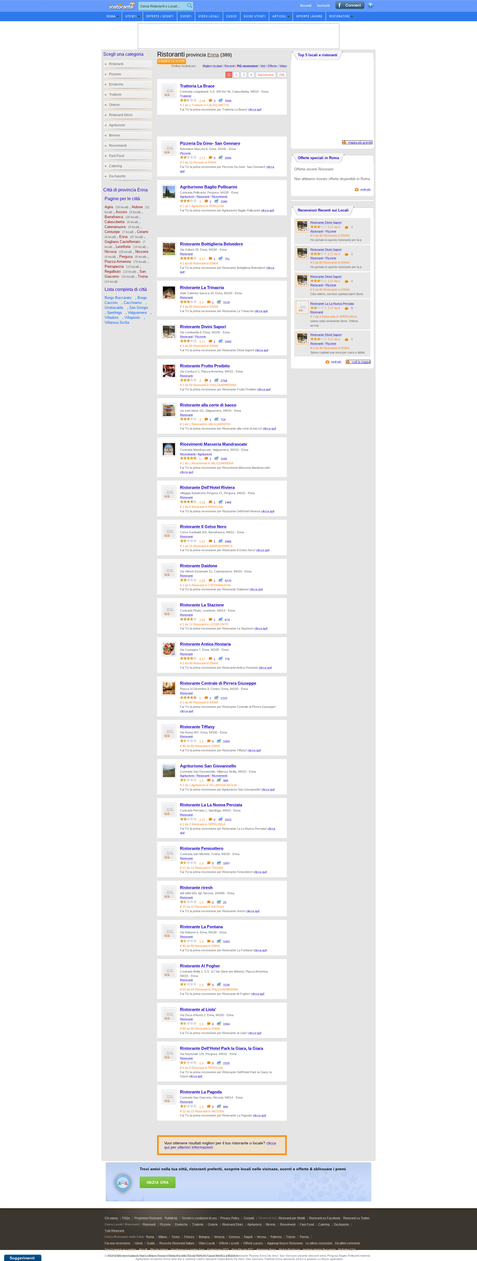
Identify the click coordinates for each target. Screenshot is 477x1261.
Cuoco (231, 16)
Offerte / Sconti (160, 16)
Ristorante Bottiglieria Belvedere (211, 244)
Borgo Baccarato (118, 298)
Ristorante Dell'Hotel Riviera (207, 487)
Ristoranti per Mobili (292, 1218)
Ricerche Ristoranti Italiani (176, 1243)
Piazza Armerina (118, 261)
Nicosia (110, 252)
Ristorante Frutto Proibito (205, 366)
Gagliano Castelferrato (122, 242)
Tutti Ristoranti (114, 1230)
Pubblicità (171, 1218)
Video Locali (208, 16)
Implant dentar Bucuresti (319, 1249)
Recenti (229, 66)
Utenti (131, 16)
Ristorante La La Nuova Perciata (211, 805)
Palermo (276, 1236)
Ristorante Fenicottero (201, 848)
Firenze (189, 1236)
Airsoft (143, 1249)
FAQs (126, 1218)
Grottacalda (114, 308)
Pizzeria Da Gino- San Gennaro (210, 143)
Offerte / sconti (229, 1243)
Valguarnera (137, 312)
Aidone (137, 207)
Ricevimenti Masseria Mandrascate (213, 444)
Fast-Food (116, 156)
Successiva (266, 74)
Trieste (290, 1236)
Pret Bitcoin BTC (243, 1249)
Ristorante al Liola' (198, 1009)
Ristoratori (339, 16)
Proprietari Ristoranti (148, 1218)
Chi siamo (111, 1218)
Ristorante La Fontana (201, 927)
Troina (143, 276)
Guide (151, 1243)
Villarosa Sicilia (117, 322)
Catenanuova (115, 227)
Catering (115, 166)
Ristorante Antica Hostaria (205, 644)
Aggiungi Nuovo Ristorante (285, 1243)
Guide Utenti (255, 16)
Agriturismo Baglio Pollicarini (208, 187)
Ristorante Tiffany (197, 727)
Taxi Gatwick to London (120, 1249)
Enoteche (116, 84)
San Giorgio (138, 308)
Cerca (189, 5)
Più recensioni (247, 66)
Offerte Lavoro (309, 16)
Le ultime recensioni (319, 1243)
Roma (111, 16)
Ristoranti (116, 64)
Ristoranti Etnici (120, 115)
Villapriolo (132, 317)
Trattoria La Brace (197, 86)
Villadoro (111, 317)
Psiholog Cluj (346, 1249)
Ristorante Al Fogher (200, 966)
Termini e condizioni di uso (199, 1218)
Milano (162, 1236)
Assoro (121, 212)
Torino (175, 1236)
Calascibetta (114, 222)
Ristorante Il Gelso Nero (203, 526)
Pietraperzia (114, 266)
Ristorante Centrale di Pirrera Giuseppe (218, 683)
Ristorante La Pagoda (201, 1092)
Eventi (186, 16)
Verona (261, 1236)
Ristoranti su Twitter (356, 1218)
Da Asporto (117, 176)
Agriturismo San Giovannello (208, 766)
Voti (262, 66)
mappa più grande (360, 142)
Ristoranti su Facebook (324, 1218)
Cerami (142, 232)
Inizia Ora (158, 1182)
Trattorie (115, 95)
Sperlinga (114, 312)
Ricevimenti (118, 146)
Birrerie (114, 135)
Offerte (272, 66)
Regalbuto (113, 271)
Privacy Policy (229, 1218)
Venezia (219, 1236)
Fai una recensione (117, 1243)
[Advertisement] (245, 1180)
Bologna (204, 1236)
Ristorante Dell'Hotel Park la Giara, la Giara (221, 1048)
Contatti (249, 1218)
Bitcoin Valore (159, 1249)
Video (283, 66)
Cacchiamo (133, 303)
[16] (281, 74)
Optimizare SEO (218, 1249)
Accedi (306, 5)
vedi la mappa (361, 361)
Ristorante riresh (196, 887)
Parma (304, 1236)
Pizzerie (115, 74)
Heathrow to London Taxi (187, 1249)
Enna (123, 237)
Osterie (114, 105)
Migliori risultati (212, 66)
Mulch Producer (289, 1249)
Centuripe (112, 232)
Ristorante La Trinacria (202, 287)
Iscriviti (323, 5)
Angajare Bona (266, 1249)
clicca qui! (254, 109)
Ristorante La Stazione (202, 605)
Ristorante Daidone (198, 566)
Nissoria (141, 252)
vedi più (365, 189)
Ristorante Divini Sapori (203, 327)
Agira (109, 207)
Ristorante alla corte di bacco (208, 405)
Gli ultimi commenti (347, 1243)
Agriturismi (117, 125)
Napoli (248, 1236)
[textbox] (166, 5)
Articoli (279, 16)
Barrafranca (114, 217)
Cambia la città (171, 61)
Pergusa (125, 257)
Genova (234, 1236)
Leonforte (123, 247)
